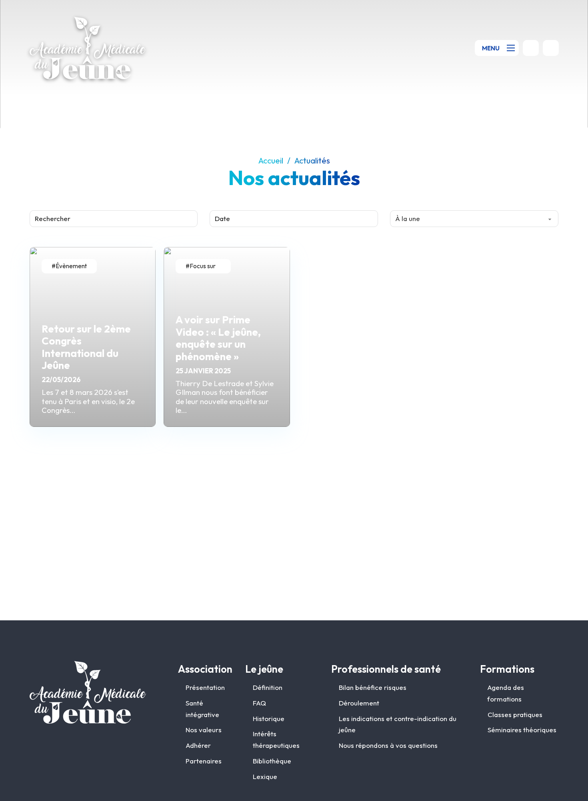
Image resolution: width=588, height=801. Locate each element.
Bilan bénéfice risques (372, 687)
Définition (267, 687)
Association (205, 668)
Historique (268, 718)
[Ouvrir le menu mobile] (512, 48)
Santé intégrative (202, 709)
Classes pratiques (515, 714)
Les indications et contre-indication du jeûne (397, 724)
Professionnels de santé (386, 668)
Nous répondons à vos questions (388, 745)
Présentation (205, 687)
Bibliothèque (272, 761)
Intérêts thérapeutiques (276, 739)
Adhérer (198, 745)
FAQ (259, 703)
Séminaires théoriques (522, 729)
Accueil (270, 160)
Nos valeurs (204, 729)
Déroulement (359, 703)
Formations (507, 668)
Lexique (265, 776)
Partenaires (204, 761)
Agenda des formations (505, 693)
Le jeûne (264, 668)
